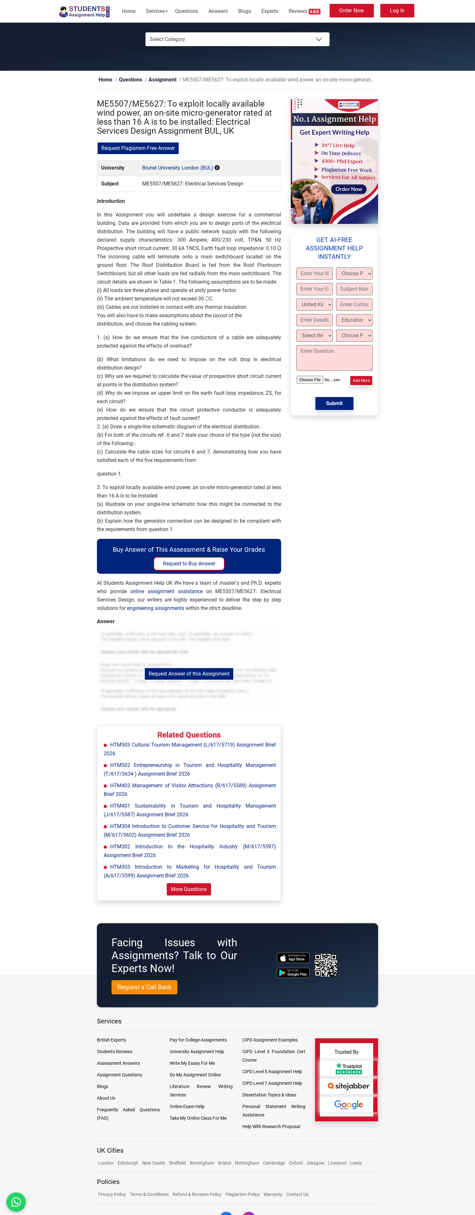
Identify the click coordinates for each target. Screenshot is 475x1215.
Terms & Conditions (149, 1194)
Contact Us (297, 1194)
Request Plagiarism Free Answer (138, 148)
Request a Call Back (144, 987)
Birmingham (202, 1163)
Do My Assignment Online (195, 1075)
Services (155, 11)
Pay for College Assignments (198, 1040)
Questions (186, 11)
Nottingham (247, 1163)
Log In (397, 10)
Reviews (304, 11)
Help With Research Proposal (271, 1126)
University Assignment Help (197, 1051)
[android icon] (293, 973)
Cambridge (274, 1163)
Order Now (351, 10)
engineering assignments (155, 608)
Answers (218, 11)
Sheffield (177, 1163)
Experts (269, 11)
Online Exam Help (187, 1106)
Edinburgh (128, 1163)
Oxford (296, 1163)
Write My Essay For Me (192, 1063)
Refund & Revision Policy (197, 1194)
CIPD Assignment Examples (270, 1040)
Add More (361, 381)
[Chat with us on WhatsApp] (16, 1202)
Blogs (244, 11)
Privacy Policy (112, 1194)
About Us (106, 1098)
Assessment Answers (118, 1063)
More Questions (189, 889)
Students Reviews (114, 1051)
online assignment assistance (166, 592)
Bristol (224, 1163)
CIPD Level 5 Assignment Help (272, 1071)
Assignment (152, 80)
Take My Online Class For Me (198, 1118)
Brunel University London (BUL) (177, 168)
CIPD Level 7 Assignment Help (272, 1083)
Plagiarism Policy (243, 1194)
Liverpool (337, 1163)
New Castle (153, 1163)
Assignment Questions (119, 1075)
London (106, 1163)
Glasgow (316, 1163)
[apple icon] (293, 958)
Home (128, 11)
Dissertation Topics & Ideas (269, 1095)
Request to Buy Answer (189, 564)
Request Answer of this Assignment (189, 674)
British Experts (111, 1040)
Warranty (273, 1194)
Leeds (356, 1163)
